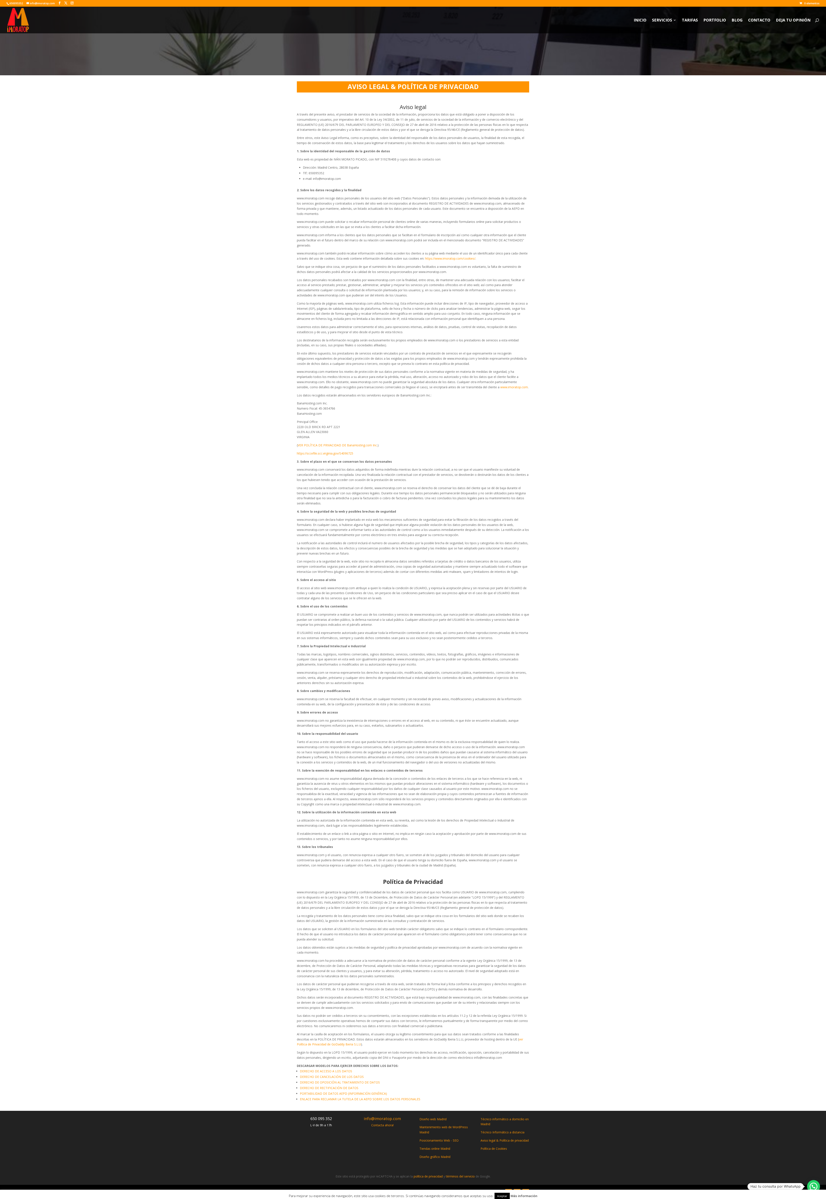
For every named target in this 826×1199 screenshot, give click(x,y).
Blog (737, 20)
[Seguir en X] (517, 1192)
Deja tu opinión (793, 20)
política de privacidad (428, 1176)
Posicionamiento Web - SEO (439, 1140)
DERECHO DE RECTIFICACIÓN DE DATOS (329, 1088)
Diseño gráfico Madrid (434, 1157)
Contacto (759, 20)
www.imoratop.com (514, 387)
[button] (813, 1186)
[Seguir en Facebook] (508, 1192)
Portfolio (714, 20)
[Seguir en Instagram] (525, 1192)
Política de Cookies (494, 1149)
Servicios (662, 20)
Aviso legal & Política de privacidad (505, 1140)
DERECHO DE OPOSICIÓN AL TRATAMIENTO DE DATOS (340, 1082)
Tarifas (690, 20)
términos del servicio (460, 1176)
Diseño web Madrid (433, 1119)
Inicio (640, 20)
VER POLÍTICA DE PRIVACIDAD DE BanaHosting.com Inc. (338, 445)
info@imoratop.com (382, 1118)
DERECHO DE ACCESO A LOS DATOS (326, 1071)
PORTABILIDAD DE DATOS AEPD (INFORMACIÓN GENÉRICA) (343, 1093)
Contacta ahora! (382, 1125)
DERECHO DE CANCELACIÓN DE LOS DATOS (332, 1077)
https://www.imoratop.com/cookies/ (450, 258)
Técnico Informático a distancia (502, 1132)
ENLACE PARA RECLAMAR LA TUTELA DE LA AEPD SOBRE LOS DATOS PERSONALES (360, 1099)
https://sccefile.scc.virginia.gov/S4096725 (325, 453)
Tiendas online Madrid (434, 1149)
